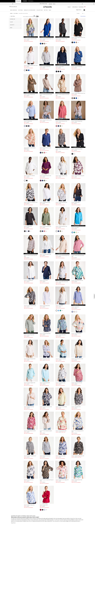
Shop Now (51, 3)
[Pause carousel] (93, 4)
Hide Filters (13, 16)
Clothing (16, 13)
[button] (84, 10)
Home (11, 13)
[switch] (37, 16)
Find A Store (82, 16)
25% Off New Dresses (43, 3)
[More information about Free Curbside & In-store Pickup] (34, 16)
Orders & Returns (75, 6)
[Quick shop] (46, 43)
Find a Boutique (81, 6)
